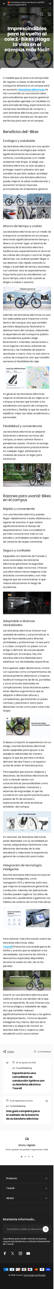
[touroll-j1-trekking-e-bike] (27, 475)
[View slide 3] (29, 1156)
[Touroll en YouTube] (28, 1278)
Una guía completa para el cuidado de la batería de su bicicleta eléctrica (23, 1115)
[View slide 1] (21, 1156)
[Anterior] (4, 3)
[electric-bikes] (27, 980)
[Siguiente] (49, 3)
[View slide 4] (32, 1156)
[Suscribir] (43, 1254)
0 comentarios (44, 1051)
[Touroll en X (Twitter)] (12, 1278)
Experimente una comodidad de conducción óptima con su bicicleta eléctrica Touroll (28, 1080)
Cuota (10, 1051)
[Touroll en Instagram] (20, 1278)
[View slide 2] (25, 1156)
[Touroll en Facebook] (5, 1278)
